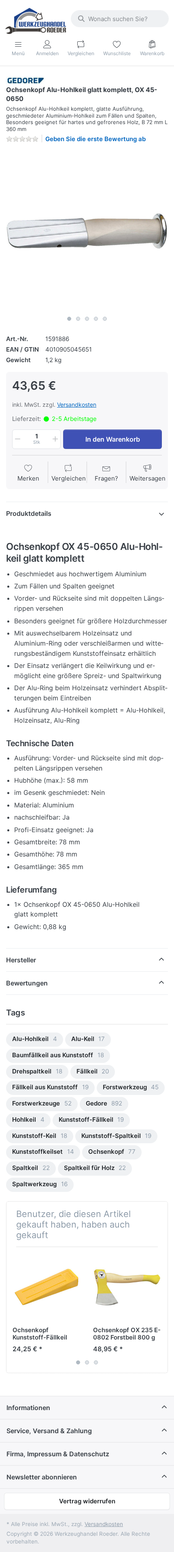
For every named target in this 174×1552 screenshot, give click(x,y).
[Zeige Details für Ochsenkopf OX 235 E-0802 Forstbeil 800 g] (127, 1287)
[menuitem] (34, 1040)
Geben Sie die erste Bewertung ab (95, 139)
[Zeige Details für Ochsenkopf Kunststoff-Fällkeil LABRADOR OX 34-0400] (47, 1287)
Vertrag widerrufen (87, 1501)
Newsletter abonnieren (41, 1477)
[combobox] (120, 18)
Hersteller (21, 960)
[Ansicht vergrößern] (87, 231)
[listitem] (87, 231)
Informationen (28, 1408)
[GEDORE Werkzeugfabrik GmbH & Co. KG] (25, 80)
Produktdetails (28, 513)
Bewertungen (27, 983)
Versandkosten (76, 404)
